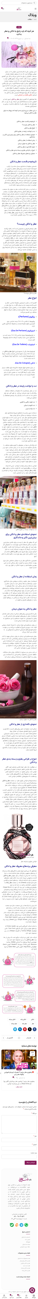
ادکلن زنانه (23, 1019)
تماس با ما (27, 1239)
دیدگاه (34, 1113)
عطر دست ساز (26, 1266)
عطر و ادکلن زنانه (26, 1270)
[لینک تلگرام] (15, 1029)
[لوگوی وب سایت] (19, 9)
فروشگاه (28, 1242)
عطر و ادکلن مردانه (25, 1268)
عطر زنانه (24, 1024)
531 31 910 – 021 (19, 1216)
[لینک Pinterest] (25, 1029)
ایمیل (34, 1144)
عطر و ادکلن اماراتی (25, 1263)
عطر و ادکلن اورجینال (25, 1261)
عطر (33, 1024)
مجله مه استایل (26, 1244)
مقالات (30, 19)
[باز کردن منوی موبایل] (36, 9)
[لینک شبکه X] (30, 1029)
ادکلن (32, 1019)
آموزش (19, 1069)
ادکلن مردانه (12, 1019)
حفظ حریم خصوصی (25, 1247)
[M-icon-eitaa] (17, 1225)
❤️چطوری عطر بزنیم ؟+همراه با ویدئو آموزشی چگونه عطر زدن (19, 1073)
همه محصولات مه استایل (24, 1258)
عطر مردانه (14, 1024)
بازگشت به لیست (19, 1038)
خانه (35, 19)
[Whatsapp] (26, 1225)
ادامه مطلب (19, 1087)
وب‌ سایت (34, 1153)
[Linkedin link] (20, 1029)
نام (35, 1136)
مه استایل (27, 39)
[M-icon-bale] (12, 1225)
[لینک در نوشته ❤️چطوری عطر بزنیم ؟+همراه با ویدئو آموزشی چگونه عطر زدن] (19, 1059)
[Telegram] (21, 1225)
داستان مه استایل (26, 1237)
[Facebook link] (35, 1029)
